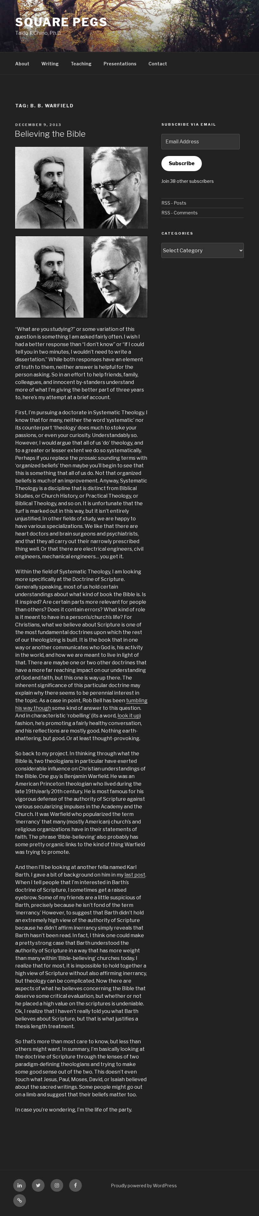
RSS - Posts (173, 203)
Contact (157, 63)
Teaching (81, 63)
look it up (128, 716)
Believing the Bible (50, 134)
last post (134, 875)
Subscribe (182, 163)
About (22, 63)
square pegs (61, 22)
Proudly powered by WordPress (144, 1185)
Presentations (120, 63)
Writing (50, 63)
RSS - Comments (179, 212)
